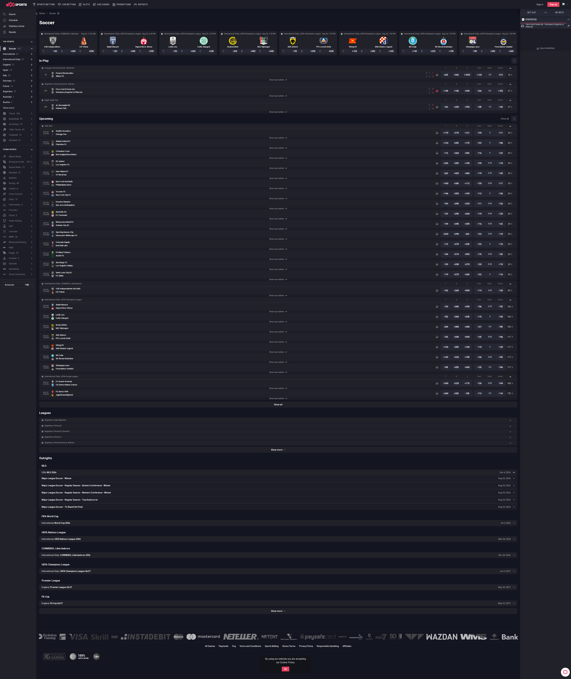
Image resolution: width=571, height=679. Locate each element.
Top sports (8, 42)
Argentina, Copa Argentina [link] (55, 420)
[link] (16, 4)
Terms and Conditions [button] (250, 646)
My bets (559, 12)
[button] (84, 4)
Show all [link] (505, 119)
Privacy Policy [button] (306, 646)
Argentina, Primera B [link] (53, 426)
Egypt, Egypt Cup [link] (51, 100)
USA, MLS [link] (48, 126)
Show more (276, 450)
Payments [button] (223, 646)
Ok (285, 669)
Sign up (553, 4)
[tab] (525, 40)
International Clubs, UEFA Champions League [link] (63, 300)
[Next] (514, 42)
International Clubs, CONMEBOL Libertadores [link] (63, 284)
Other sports (9, 149)
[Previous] (42, 42)
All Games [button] (210, 646)
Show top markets (276, 80)
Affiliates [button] (347, 646)
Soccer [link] (52, 13)
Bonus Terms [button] (289, 646)
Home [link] (42, 13)
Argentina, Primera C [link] (53, 437)
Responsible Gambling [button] (328, 646)
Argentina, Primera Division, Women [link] (59, 84)
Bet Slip (531, 12)
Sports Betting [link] (272, 646)
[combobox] (565, 4)
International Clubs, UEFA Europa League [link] (61, 376)
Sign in (540, 4)
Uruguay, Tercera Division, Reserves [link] (59, 68)
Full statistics (547, 74)
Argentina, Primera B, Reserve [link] (57, 431)
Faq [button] (234, 646)
